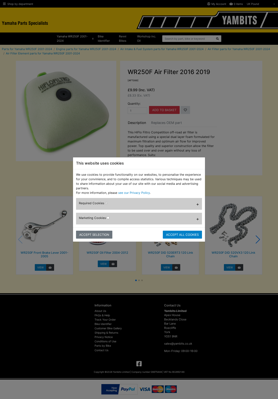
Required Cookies (92, 203)
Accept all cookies (182, 235)
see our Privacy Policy (134, 193)
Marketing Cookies (93, 218)
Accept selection (94, 235)
